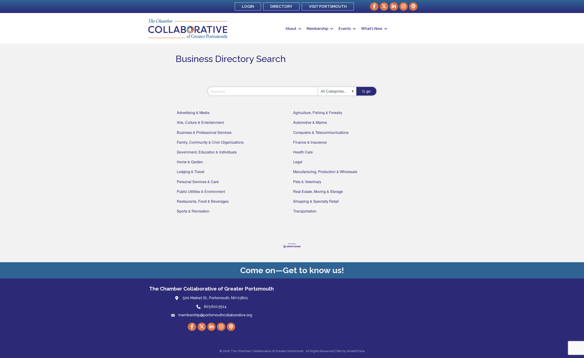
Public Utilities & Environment (201, 191)
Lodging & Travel (190, 171)
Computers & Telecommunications (321, 132)
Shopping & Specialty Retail (316, 201)
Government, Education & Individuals (207, 152)
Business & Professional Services (204, 132)
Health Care (303, 152)
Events (345, 28)
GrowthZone (356, 351)
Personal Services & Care (198, 181)
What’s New (371, 28)
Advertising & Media (193, 112)
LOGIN (248, 6)
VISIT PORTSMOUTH (328, 6)
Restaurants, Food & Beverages (203, 201)
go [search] (368, 91)
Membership (317, 28)
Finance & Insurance (310, 142)
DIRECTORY (281, 6)
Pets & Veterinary (307, 181)
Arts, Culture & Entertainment (200, 122)
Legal (297, 161)
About (290, 28)
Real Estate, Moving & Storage (318, 191)
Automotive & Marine (310, 122)
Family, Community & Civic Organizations (210, 142)
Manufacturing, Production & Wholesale (325, 171)
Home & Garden (190, 161)
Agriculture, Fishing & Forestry (317, 112)
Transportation (304, 211)
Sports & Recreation (193, 211)
